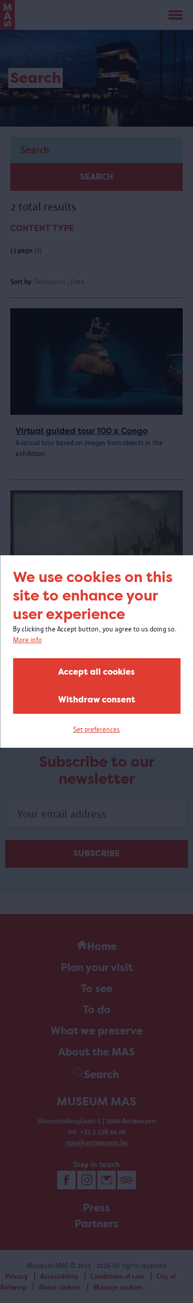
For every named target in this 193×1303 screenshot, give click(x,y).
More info (27, 640)
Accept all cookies (96, 672)
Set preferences (96, 729)
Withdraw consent (96, 700)
